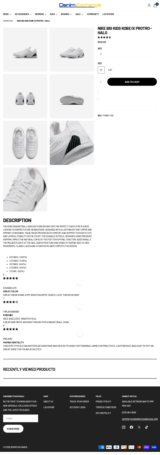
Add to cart (132, 81)
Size (100, 48)
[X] (139, 427)
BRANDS (65, 14)
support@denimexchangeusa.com (140, 419)
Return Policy (103, 413)
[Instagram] (123, 427)
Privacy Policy (103, 401)
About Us (48, 401)
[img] (10, 278)
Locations (48, 407)
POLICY (98, 396)
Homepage (8, 21)
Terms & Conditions (106, 407)
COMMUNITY (93, 14)
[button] (104, 37)
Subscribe (13, 428)
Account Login (77, 407)
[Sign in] (149, 5)
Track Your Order (79, 401)
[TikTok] (146, 427)
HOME (45, 396)
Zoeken (49, 5)
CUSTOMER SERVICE (77, 396)
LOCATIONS (108, 14)
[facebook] (131, 427)
